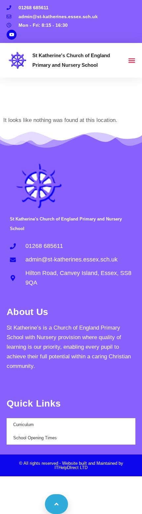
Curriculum (23, 424)
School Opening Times (35, 437)
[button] (131, 60)
